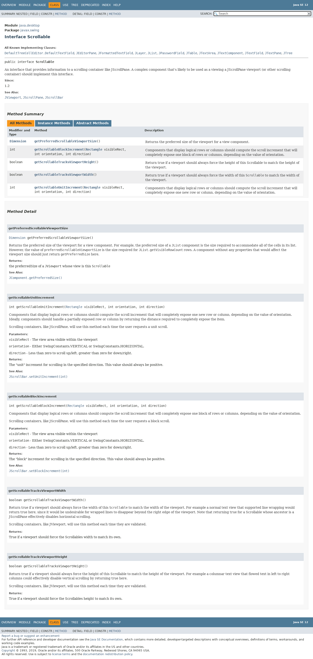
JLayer (140, 53)
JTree (287, 53)
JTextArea (207, 53)
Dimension (18, 141)
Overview (8, 5)
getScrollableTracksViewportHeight (64, 162)
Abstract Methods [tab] (92, 123)
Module (25, 5)
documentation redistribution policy (107, 654)
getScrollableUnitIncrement (58, 187)
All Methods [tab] (21, 123)
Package (39, 5)
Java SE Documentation (106, 639)
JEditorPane (86, 53)
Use (66, 5)
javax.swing (29, 30)
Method (61, 14)
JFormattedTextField (115, 53)
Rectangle (94, 149)
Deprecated (90, 5)
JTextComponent (230, 53)
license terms (61, 654)
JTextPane (273, 53)
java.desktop (29, 25)
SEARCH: (206, 13)
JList (152, 53)
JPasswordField (171, 53)
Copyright (8, 650)
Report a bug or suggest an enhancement (31, 635)
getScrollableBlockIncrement (59, 149)
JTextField (254, 53)
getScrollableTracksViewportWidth (63, 174)
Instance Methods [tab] (54, 123)
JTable (191, 53)
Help (117, 5)
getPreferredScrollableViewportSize (65, 141)
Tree (74, 5)
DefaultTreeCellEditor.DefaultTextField (39, 53)
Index (106, 5)
